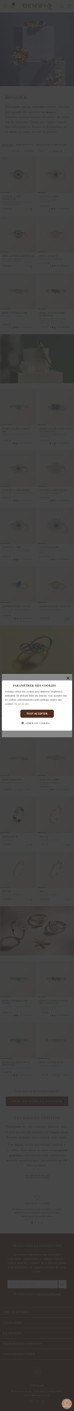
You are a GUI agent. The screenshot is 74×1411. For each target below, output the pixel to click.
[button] (37, 723)
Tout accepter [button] (37, 713)
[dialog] (37, 705)
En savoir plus (21, 703)
